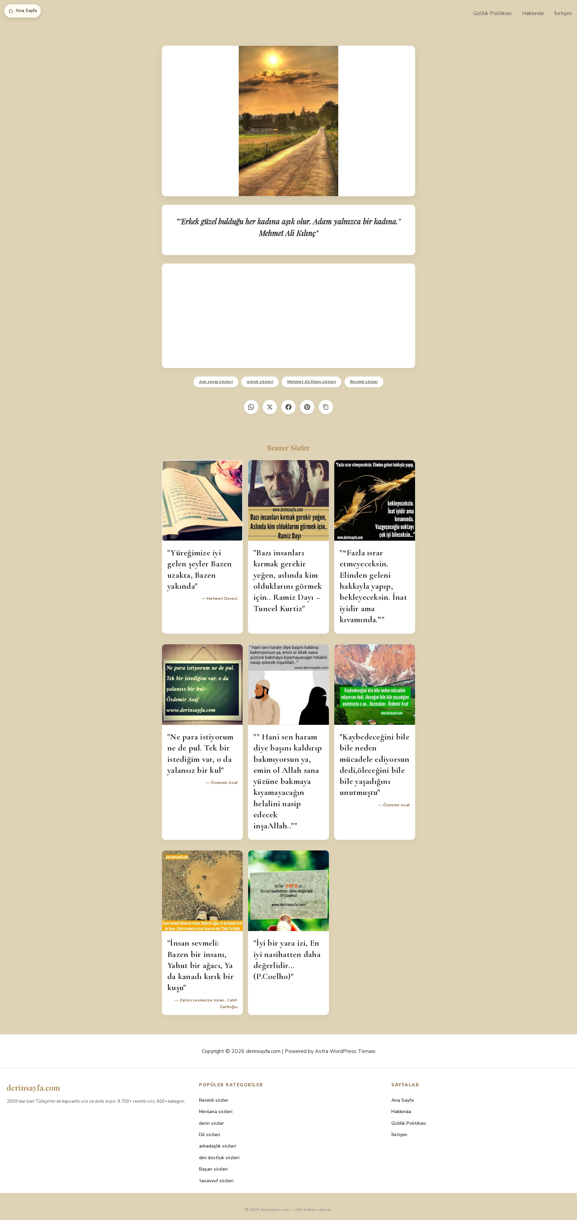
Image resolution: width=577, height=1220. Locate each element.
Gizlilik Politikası (492, 13)
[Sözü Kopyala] (326, 407)
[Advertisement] (288, 316)
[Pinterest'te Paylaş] (307, 407)
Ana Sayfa (26, 11)
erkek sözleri (260, 381)
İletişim (563, 13)
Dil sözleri (209, 1134)
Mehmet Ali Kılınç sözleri (311, 381)
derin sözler (211, 1123)
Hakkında (533, 13)
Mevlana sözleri (215, 1111)
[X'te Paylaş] (269, 407)
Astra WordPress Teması (345, 1051)
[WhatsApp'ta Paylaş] (251, 407)
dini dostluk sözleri (219, 1158)
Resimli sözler (364, 381)
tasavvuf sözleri (216, 1181)
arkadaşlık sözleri (217, 1146)
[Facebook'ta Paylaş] (288, 407)
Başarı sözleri (213, 1169)
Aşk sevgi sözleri (216, 381)
